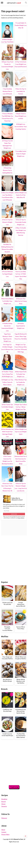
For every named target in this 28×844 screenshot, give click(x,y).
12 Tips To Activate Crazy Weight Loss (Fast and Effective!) (21, 64)
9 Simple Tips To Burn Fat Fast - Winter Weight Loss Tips (20, 407)
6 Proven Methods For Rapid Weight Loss (7, 274)
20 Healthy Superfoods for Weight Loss (20, 326)
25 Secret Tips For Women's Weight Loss (7, 222)
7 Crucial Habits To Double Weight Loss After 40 (21, 25)
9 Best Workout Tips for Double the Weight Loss (21, 382)
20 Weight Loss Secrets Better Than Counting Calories (21, 126)
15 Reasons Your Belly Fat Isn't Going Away (21, 301)
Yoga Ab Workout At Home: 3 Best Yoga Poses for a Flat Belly (21, 336)
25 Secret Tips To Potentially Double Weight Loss (20, 222)
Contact (3, 832)
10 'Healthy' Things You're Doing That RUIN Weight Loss (7, 374)
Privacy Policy (5, 834)
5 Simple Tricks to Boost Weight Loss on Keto (20, 116)
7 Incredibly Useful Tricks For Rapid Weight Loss (20, 153)
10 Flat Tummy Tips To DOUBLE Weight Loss (7, 407)
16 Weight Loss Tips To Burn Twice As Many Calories (7, 382)
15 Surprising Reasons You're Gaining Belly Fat (7, 170)
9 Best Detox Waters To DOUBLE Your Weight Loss (7, 301)
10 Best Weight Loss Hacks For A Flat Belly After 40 (21, 195)
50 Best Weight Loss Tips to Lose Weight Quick (21, 431)
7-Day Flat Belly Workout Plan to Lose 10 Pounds (7, 91)
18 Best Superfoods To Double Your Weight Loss (20, 374)
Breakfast (4, 799)
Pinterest (4, 818)
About (3, 829)
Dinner (3, 804)
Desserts (4, 806)
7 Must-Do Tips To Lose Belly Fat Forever (20, 91)
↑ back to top (14, 787)
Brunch (3, 801)
